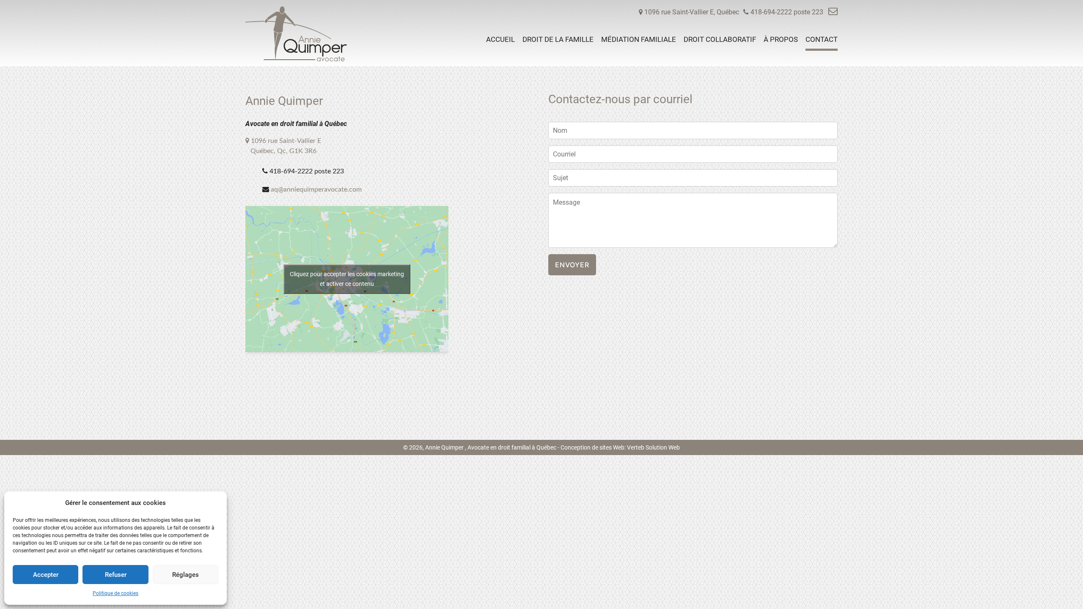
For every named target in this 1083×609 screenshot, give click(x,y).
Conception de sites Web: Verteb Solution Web (620, 447)
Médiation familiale (638, 39)
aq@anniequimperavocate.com (316, 189)
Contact (821, 39)
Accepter (45, 575)
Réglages (185, 575)
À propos (781, 39)
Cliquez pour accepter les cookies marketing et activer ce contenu (347, 279)
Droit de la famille (558, 39)
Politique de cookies (115, 593)
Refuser (115, 575)
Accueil (500, 39)
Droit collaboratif (720, 39)
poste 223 (787, 12)
